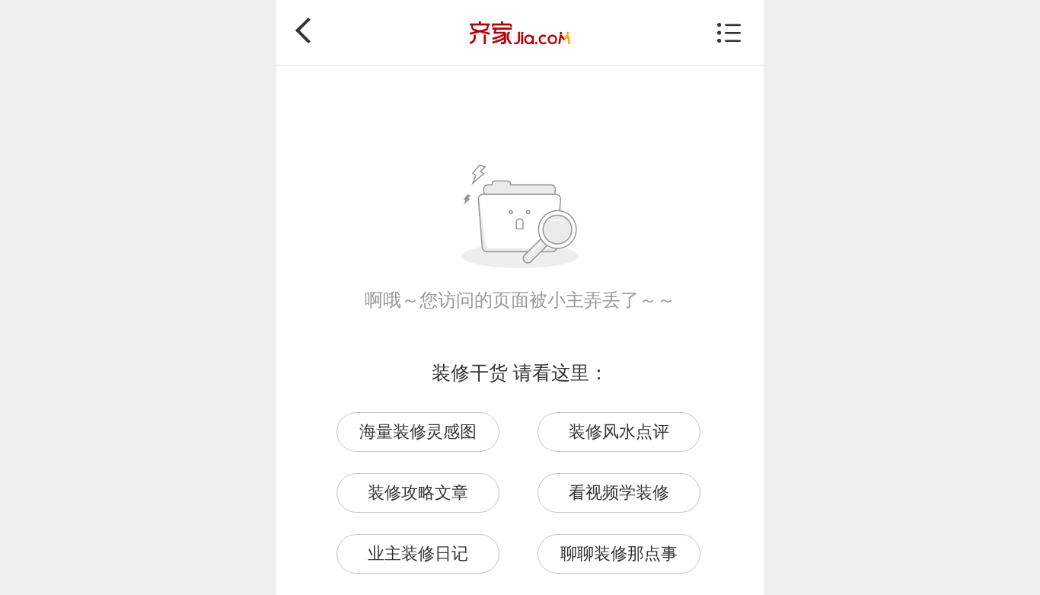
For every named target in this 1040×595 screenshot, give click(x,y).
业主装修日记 (418, 553)
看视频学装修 (619, 492)
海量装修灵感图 (418, 431)
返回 (308, 30)
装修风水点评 (619, 431)
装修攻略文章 (418, 492)
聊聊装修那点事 (619, 553)
